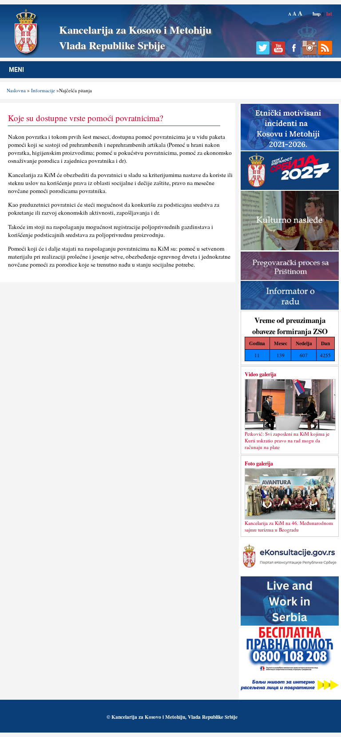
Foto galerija (259, 463)
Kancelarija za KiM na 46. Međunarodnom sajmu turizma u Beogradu (289, 526)
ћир (317, 13)
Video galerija (260, 374)
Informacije (43, 90)
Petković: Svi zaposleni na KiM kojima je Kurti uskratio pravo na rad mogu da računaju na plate (287, 440)
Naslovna (16, 90)
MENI (16, 69)
